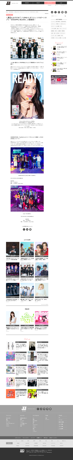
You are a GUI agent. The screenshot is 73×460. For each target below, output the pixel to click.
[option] (27, 100)
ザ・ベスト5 (22, 420)
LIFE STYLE (49, 2)
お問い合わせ (46, 437)
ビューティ (22, 415)
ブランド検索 (61, 426)
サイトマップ (33, 437)
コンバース (53, 21)
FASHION (27, 2)
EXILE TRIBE (58, 21)
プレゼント (34, 427)
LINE (52, 33)
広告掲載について (39, 437)
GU (55, 35)
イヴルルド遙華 (53, 28)
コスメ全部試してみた (23, 423)
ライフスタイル (36, 415)
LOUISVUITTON (63, 21)
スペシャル (62, 5)
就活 (57, 28)
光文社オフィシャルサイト (53, 437)
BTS (62, 35)
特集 (6, 419)
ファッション (8, 415)
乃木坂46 (58, 35)
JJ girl (61, 2)
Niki (54, 33)
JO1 (61, 26)
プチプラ (7, 424)
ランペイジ (64, 28)
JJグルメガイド (35, 424)
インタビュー (35, 431)
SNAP (7, 420)
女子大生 (57, 33)
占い (56, 5)
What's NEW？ (22, 424)
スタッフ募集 (61, 424)
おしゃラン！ (47, 419)
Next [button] (43, 102)
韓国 (21, 419)
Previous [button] (11, 102)
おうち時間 (57, 26)
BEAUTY (38, 2)
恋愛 (33, 428)
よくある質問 (61, 428)
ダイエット (53, 26)
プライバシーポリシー (26, 437)
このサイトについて (18, 437)
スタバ (61, 28)
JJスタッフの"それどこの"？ (10, 423)
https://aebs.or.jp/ (49, 452)
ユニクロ (52, 35)
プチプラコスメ (62, 33)
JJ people (49, 5)
